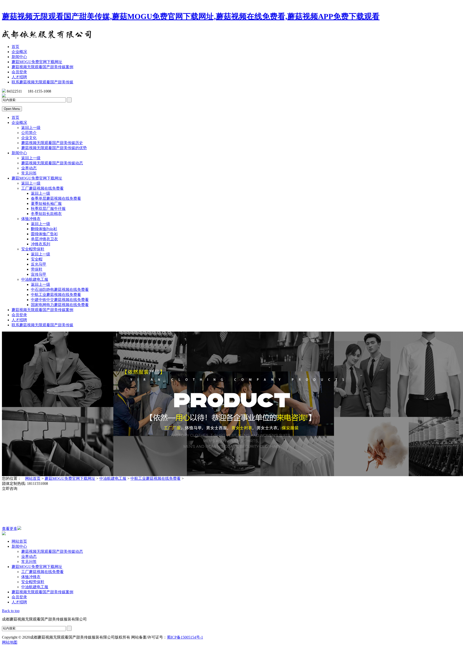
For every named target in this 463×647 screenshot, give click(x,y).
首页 (15, 47)
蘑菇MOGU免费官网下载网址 (37, 62)
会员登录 (19, 72)
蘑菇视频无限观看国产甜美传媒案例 (42, 67)
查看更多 (9, 529)
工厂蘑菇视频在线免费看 (42, 188)
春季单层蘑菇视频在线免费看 (56, 198)
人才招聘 (19, 77)
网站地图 (9, 642)
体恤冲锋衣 (31, 219)
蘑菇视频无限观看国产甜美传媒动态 (52, 163)
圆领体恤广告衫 (44, 234)
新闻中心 (19, 57)
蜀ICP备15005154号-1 (185, 637)
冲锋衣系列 (40, 244)
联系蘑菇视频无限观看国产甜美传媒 (42, 82)
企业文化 (29, 138)
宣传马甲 (38, 274)
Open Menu (12, 109)
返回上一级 (31, 128)
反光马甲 (38, 264)
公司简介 (29, 133)
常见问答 (29, 173)
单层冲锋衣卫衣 (44, 239)
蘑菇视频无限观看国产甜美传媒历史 (52, 143)
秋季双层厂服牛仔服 (48, 209)
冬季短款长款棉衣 (46, 214)
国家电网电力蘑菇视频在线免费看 (60, 305)
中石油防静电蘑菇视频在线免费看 (60, 289)
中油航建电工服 (34, 279)
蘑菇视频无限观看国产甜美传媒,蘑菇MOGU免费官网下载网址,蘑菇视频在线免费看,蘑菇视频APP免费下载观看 (191, 16)
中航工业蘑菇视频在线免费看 (56, 295)
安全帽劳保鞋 (32, 249)
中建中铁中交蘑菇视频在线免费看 (60, 300)
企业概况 (19, 52)
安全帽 (36, 259)
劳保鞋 (36, 269)
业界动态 (29, 168)
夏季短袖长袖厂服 (46, 203)
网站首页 (33, 478)
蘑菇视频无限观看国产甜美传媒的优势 (54, 148)
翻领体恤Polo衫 (44, 229)
